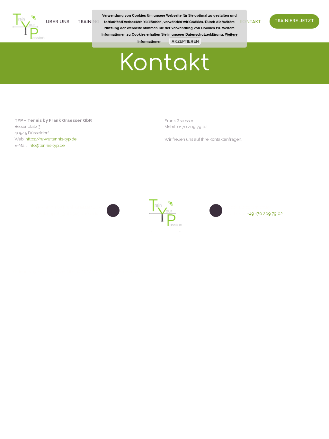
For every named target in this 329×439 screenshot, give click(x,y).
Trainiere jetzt (294, 21)
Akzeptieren (185, 41)
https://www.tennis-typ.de (50, 139)
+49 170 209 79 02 (265, 213)
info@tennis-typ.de (47, 145)
